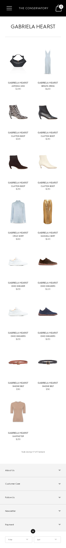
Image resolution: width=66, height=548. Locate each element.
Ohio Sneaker (18, 286)
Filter (10, 539)
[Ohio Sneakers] (48, 262)
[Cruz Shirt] (18, 212)
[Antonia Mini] (18, 61)
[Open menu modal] (9, 8)
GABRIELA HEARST (18, 82)
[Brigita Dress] (48, 61)
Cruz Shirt (18, 236)
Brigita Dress (47, 86)
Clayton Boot (18, 136)
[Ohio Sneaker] (18, 262)
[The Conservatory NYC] (33, 8)
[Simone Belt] (18, 361)
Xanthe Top (18, 436)
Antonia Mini (18, 86)
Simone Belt (18, 386)
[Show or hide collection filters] (33, 531)
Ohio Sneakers (48, 286)
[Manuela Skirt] (48, 212)
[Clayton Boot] (18, 111)
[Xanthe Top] (18, 412)
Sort (38, 539)
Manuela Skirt (48, 236)
